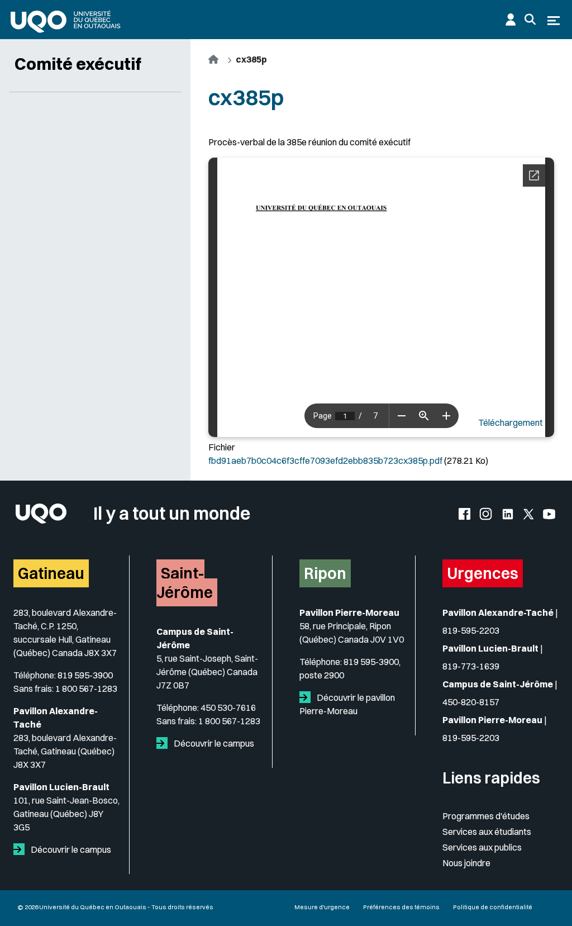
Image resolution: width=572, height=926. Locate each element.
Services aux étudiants (486, 831)
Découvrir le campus (70, 849)
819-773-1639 (470, 666)
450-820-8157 (470, 701)
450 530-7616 (228, 707)
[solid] (21, 849)
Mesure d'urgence (322, 907)
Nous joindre (466, 862)
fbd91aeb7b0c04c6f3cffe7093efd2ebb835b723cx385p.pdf (325, 460)
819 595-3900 (85, 675)
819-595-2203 (470, 630)
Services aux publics (482, 847)
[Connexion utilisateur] (511, 19)
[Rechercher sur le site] (530, 19)
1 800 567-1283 (86, 688)
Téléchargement (510, 422)
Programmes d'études (486, 815)
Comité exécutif (78, 63)
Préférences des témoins (401, 907)
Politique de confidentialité (492, 907)
